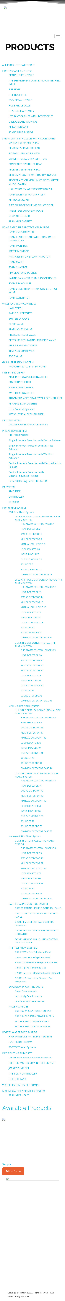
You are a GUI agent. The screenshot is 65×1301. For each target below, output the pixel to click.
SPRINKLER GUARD (19, 216)
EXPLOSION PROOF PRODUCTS (26, 986)
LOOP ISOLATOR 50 (31, 805)
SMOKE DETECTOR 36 (32, 727)
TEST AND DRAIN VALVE (22, 351)
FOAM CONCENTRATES (22, 231)
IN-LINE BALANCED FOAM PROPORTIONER (32, 278)
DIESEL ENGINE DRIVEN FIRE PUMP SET (31, 1057)
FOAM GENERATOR (19, 297)
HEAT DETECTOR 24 (31, 655)
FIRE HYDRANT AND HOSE (17, 71)
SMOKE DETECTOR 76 (32, 858)
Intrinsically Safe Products (28, 996)
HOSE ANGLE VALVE (20, 105)
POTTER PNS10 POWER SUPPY (32, 1021)
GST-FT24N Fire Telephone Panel (32, 957)
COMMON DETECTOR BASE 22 (36, 637)
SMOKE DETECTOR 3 (31, 533)
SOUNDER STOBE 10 (31, 569)
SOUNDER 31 (27, 690)
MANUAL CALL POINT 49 (33, 800)
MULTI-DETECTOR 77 (32, 863)
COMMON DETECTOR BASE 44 (36, 768)
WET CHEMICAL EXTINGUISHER (26, 414)
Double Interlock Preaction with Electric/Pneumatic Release (26, 473)
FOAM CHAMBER (18, 267)
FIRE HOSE (14, 89)
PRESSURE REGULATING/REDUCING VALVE (32, 340)
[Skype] (18, 1181)
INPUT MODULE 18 (31, 617)
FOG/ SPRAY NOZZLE (20, 100)
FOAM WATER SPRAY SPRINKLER (27, 194)
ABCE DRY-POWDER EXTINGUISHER (28, 376)
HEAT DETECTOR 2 (30, 528)
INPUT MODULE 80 (31, 878)
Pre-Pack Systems (19, 434)
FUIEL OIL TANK (17, 1079)
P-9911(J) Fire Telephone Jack (30, 967)
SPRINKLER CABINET (20, 221)
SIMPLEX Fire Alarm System (24, 706)
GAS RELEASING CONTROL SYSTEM (28, 904)
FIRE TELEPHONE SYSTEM (23, 947)
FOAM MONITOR (18, 245)
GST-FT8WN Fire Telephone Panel (33, 951)
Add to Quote (13, 1171)
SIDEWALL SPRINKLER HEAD (24, 153)
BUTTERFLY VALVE (19, 318)
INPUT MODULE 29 (31, 680)
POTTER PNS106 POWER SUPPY (32, 1026)
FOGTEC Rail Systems (20, 1041)
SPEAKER (14, 502)
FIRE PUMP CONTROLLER (23, 1073)
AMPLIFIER (15, 491)
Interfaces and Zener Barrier (30, 1001)
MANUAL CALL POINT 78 (33, 868)
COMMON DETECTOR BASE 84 (36, 898)
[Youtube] (34, 1181)
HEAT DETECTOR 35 (31, 722)
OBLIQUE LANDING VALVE (23, 121)
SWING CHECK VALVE (20, 313)
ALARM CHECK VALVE (20, 329)
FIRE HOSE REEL (17, 95)
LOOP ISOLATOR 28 (31, 675)
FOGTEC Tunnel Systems (22, 1047)
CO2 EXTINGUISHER (20, 382)
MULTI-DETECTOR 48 (32, 795)
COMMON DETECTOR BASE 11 (36, 574)
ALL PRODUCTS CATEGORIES (18, 65)
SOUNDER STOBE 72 (31, 826)
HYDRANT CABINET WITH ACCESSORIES (31, 116)
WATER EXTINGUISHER (21, 393)
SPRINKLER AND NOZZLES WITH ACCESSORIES (29, 138)
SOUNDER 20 (27, 627)
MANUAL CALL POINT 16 (33, 607)
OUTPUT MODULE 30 (32, 685)
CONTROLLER (16, 496)
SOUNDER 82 (27, 888)
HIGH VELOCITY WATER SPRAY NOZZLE (30, 189)
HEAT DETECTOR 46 (31, 785)
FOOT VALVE (15, 356)
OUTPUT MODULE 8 (31, 559)
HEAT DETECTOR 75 (31, 852)
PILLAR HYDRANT (18, 127)
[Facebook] (26, 1181)
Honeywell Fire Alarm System (25, 836)
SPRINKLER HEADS (19, 1095)
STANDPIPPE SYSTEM (21, 132)
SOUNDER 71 (27, 821)
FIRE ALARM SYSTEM (14, 508)
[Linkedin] (10, 1181)
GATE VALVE (15, 308)
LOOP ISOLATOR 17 (31, 612)
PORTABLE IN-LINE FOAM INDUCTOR (29, 256)
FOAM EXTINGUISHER (21, 387)
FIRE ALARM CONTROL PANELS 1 (37, 523)
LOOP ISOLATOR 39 (31, 742)
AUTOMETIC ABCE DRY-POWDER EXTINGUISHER (36, 398)
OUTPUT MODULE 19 (32, 622)
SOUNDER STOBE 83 (31, 893)
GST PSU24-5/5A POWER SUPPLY (33, 1010)
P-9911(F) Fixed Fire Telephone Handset (36, 962)
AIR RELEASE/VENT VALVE (23, 345)
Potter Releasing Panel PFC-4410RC (28, 481)
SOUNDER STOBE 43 (31, 762)
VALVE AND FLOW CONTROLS (19, 303)
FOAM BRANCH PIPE (20, 283)
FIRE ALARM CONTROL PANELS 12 (38, 586)
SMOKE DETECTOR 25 (32, 660)
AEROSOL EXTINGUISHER (23, 403)
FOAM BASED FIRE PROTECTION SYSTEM (25, 227)
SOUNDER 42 (27, 757)
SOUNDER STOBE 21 (31, 632)
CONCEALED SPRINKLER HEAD (25, 164)
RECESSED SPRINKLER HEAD (24, 169)
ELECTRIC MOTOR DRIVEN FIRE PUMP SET (32, 1063)
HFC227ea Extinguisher (22, 409)
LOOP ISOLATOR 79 (31, 873)
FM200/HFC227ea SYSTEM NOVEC (28, 366)
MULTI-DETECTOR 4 (31, 538)
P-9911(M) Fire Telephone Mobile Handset (37, 972)
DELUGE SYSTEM (12, 420)
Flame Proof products (26, 990)
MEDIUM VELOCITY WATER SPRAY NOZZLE (32, 174)
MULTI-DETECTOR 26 (32, 665)
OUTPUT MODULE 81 (32, 883)
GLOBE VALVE (16, 324)
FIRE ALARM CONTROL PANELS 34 (38, 717)
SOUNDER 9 (27, 564)
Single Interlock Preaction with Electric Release (35, 440)
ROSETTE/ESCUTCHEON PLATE (26, 210)
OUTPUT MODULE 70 (32, 815)
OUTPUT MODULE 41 (32, 752)
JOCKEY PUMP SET (19, 1068)
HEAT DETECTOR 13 (31, 591)
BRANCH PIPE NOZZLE (21, 75)
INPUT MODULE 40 (31, 747)
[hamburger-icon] (57, 36)
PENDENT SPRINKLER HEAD (24, 148)
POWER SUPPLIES (18, 1006)
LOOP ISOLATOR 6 (30, 549)
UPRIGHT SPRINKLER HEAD (24, 142)
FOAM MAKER (16, 262)
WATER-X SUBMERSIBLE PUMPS (20, 1085)
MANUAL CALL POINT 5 (33, 543)
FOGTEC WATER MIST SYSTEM (19, 1032)
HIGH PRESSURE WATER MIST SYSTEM (30, 1036)
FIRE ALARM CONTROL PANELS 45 (38, 780)
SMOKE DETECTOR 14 (32, 596)
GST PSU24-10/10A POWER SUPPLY (34, 1015)
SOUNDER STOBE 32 (31, 695)
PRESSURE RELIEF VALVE (22, 334)
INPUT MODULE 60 (31, 810)
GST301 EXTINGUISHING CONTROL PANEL (38, 907)
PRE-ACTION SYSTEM (14, 430)
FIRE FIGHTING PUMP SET (17, 1053)
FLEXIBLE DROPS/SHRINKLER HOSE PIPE (31, 205)
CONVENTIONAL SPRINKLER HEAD (28, 158)
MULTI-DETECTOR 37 (32, 732)
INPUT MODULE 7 (30, 554)
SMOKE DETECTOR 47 (32, 790)
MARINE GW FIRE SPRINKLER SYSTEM (23, 1091)
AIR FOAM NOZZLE (19, 199)
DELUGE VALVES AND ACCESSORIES (28, 424)
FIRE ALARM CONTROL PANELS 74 (38, 848)
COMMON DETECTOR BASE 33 (36, 700)
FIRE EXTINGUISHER (13, 372)
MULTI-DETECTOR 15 (32, 602)
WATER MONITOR (19, 251)
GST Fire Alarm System (21, 512)
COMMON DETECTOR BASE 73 (36, 831)
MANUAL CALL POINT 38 (33, 737)
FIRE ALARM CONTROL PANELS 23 (38, 649)
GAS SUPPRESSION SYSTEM (18, 362)
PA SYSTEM (8, 487)
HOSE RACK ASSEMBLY (21, 111)
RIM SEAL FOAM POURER (23, 272)
